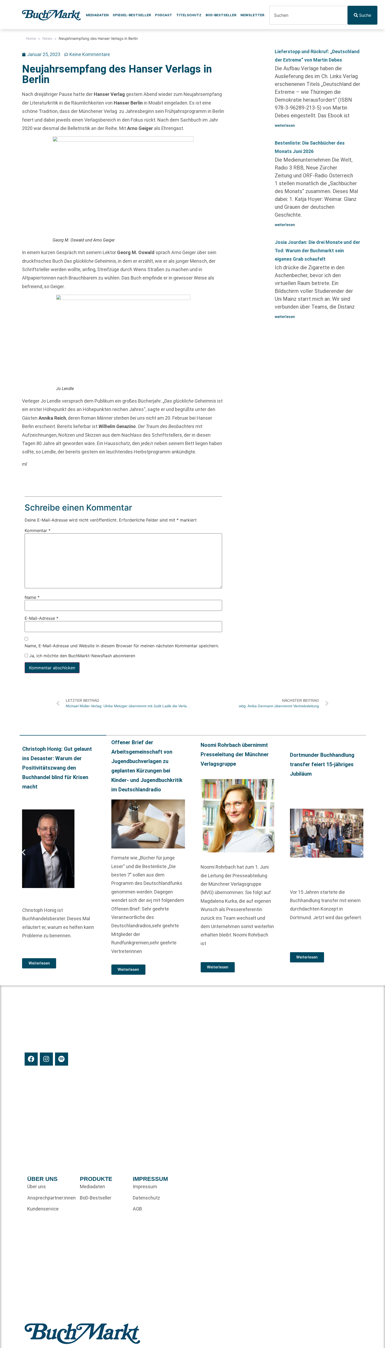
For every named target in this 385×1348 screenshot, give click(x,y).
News (47, 38)
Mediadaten (97, 15)
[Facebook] (31, 1059)
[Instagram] (46, 1059)
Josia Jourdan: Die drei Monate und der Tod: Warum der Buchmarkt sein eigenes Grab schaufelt (317, 250)
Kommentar (38, 530)
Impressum (145, 1186)
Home (31, 38)
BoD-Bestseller (221, 15)
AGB (137, 1209)
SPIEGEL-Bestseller (132, 15)
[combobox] (309, 15)
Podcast (163, 15)
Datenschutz (146, 1198)
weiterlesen (285, 125)
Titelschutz (188, 15)
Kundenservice (43, 1209)
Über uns (36, 1186)
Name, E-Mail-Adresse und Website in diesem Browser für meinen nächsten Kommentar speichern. (122, 645)
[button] (24, 852)
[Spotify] (61, 1059)
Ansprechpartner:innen (51, 1198)
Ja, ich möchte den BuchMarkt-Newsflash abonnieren (81, 656)
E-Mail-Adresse (41, 618)
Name (32, 597)
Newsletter (252, 15)
